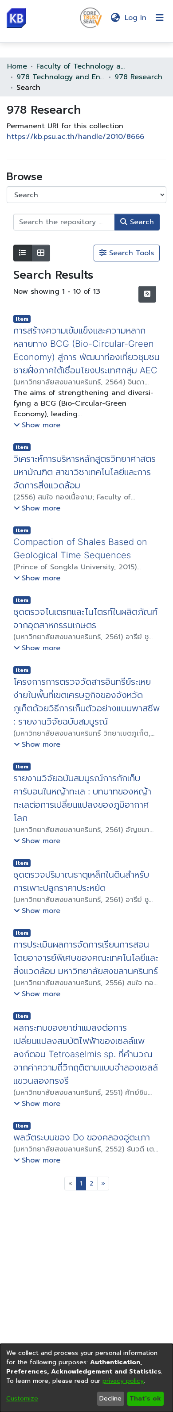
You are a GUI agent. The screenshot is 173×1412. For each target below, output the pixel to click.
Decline (110, 1398)
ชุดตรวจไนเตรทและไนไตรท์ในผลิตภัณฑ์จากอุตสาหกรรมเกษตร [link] (85, 631)
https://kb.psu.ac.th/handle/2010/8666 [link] (75, 136)
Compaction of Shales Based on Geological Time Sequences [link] (81, 562)
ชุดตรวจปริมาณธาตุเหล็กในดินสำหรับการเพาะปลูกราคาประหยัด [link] (81, 894)
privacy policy (123, 1380)
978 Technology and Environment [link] (60, 77)
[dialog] (86, 1378)
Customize (22, 1398)
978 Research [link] (138, 77)
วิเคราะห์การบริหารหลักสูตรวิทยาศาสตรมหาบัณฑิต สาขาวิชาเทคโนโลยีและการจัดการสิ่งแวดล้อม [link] (84, 485)
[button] (16, 18)
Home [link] (17, 66)
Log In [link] (136, 17)
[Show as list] (22, 253)
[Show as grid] (40, 253)
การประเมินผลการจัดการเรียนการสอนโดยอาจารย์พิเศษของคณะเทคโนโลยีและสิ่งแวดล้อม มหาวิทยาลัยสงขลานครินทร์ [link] (86, 971)
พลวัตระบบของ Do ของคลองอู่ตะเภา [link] (82, 1150)
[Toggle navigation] (159, 17)
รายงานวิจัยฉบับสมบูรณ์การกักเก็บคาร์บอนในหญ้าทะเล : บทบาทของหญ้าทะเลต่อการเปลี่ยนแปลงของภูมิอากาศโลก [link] (83, 811)
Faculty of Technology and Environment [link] (80, 66)
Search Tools (130, 253)
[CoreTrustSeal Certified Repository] (91, 17)
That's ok (145, 1398)
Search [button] (140, 222)
